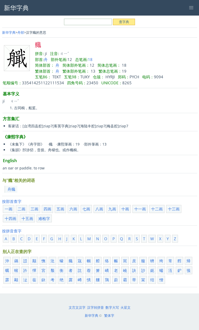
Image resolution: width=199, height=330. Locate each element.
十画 (125, 208)
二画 (21, 208)
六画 (73, 208)
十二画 (157, 208)
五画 (60, 208)
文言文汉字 (77, 307)
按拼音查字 (12, 230)
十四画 (10, 218)
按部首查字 (12, 201)
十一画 (140, 208)
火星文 (125, 307)
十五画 (27, 218)
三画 (34, 208)
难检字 (44, 218)
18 (90, 59)
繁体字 (109, 315)
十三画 (174, 208)
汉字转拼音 (95, 307)
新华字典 (9, 32)
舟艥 (11, 189)
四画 (47, 208)
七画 (86, 208)
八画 (99, 208)
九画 (112, 208)
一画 (8, 208)
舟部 (20, 32)
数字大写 (112, 307)
